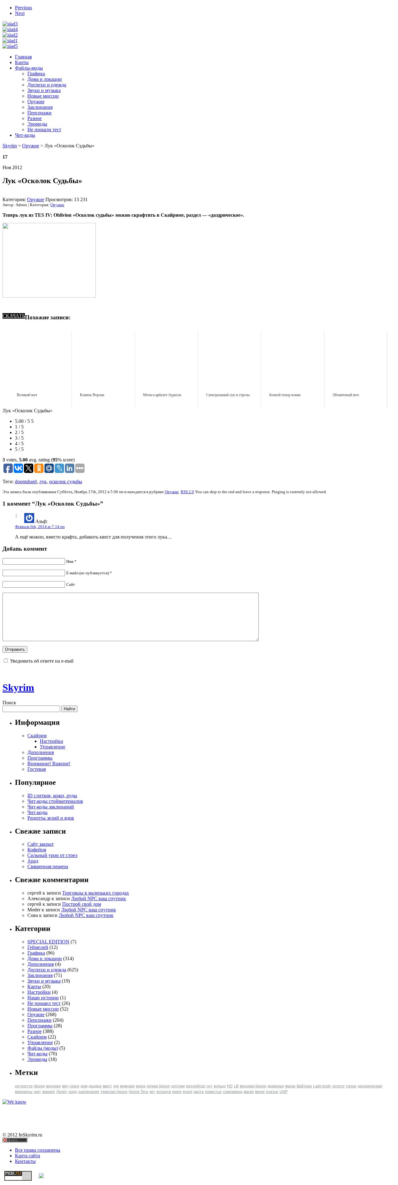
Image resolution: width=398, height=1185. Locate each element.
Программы (40, 758)
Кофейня (36, 849)
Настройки (51, 741)
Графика (36, 73)
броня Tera (138, 1092)
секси (74, 1086)
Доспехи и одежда (46, 84)
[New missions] (10, 35)
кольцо (220, 1086)
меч (65, 1086)
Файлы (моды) (42, 1048)
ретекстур (24, 1086)
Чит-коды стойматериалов (55, 801)
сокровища (232, 1092)
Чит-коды (25, 135)
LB (236, 1086)
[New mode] (10, 40)
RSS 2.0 (187, 491)
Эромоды (37, 124)
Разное (34, 118)
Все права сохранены (37, 1150)
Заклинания (40, 107)
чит (152, 1092)
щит (37, 1092)
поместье (213, 1092)
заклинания (88, 1092)
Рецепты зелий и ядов (50, 818)
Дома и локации (44, 79)
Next (20, 13)
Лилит (61, 1092)
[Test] (10, 46)
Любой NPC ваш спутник (98, 898)
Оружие (35, 101)
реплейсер (195, 1086)
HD (230, 1086)
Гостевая (36, 769)
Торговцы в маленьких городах (95, 893)
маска (290, 1086)
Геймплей (37, 947)
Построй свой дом (81, 904)
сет (209, 1086)
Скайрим (37, 735)
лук (43, 481)
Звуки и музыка (44, 90)
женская (53, 1086)
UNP (284, 1092)
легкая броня (158, 1086)
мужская (127, 1086)
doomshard (26, 481)
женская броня (253, 1086)
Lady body (322, 1086)
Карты (22, 62)
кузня (187, 1092)
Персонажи (39, 112)
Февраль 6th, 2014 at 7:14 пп (40, 526)
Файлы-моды (29, 68)
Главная (23, 56)
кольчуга (163, 1092)
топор (351, 1086)
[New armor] (10, 23)
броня (39, 1086)
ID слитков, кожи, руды (52, 795)
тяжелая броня (113, 1092)
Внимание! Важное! (48, 763)
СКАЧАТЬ (13, 315)
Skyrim (9, 145)
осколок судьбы (65, 481)
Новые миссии (43, 96)
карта (199, 1092)
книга (140, 1086)
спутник (178, 1086)
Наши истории (43, 997)
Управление (52, 746)
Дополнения (40, 752)
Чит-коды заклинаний (50, 806)
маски (248, 1092)
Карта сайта (27, 1155)
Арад (32, 860)
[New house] (10, 29)
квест (107, 1086)
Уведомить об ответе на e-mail (41, 661)
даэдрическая (370, 1086)
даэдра (95, 1086)
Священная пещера (47, 866)
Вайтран (304, 1086)
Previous (23, 7)
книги (177, 1092)
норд (72, 1092)
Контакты (25, 1161)
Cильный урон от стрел (52, 855)
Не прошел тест (44, 1003)
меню (260, 1092)
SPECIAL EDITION (48, 941)
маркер (48, 1092)
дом (84, 1086)
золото (338, 1086)
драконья (275, 1086)
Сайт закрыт (40, 844)
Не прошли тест (44, 129)
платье (272, 1092)
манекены (24, 1092)
